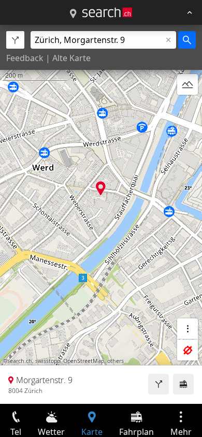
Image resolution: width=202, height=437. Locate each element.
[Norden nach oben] (187, 109)
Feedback (25, 58)
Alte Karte (71, 58)
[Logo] (107, 12)
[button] (101, 188)
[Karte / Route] (73, 14)
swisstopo (47, 361)
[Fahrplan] (183, 384)
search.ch (19, 361)
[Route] (158, 384)
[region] (101, 214)
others (115, 361)
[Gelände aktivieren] (187, 84)
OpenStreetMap (83, 361)
